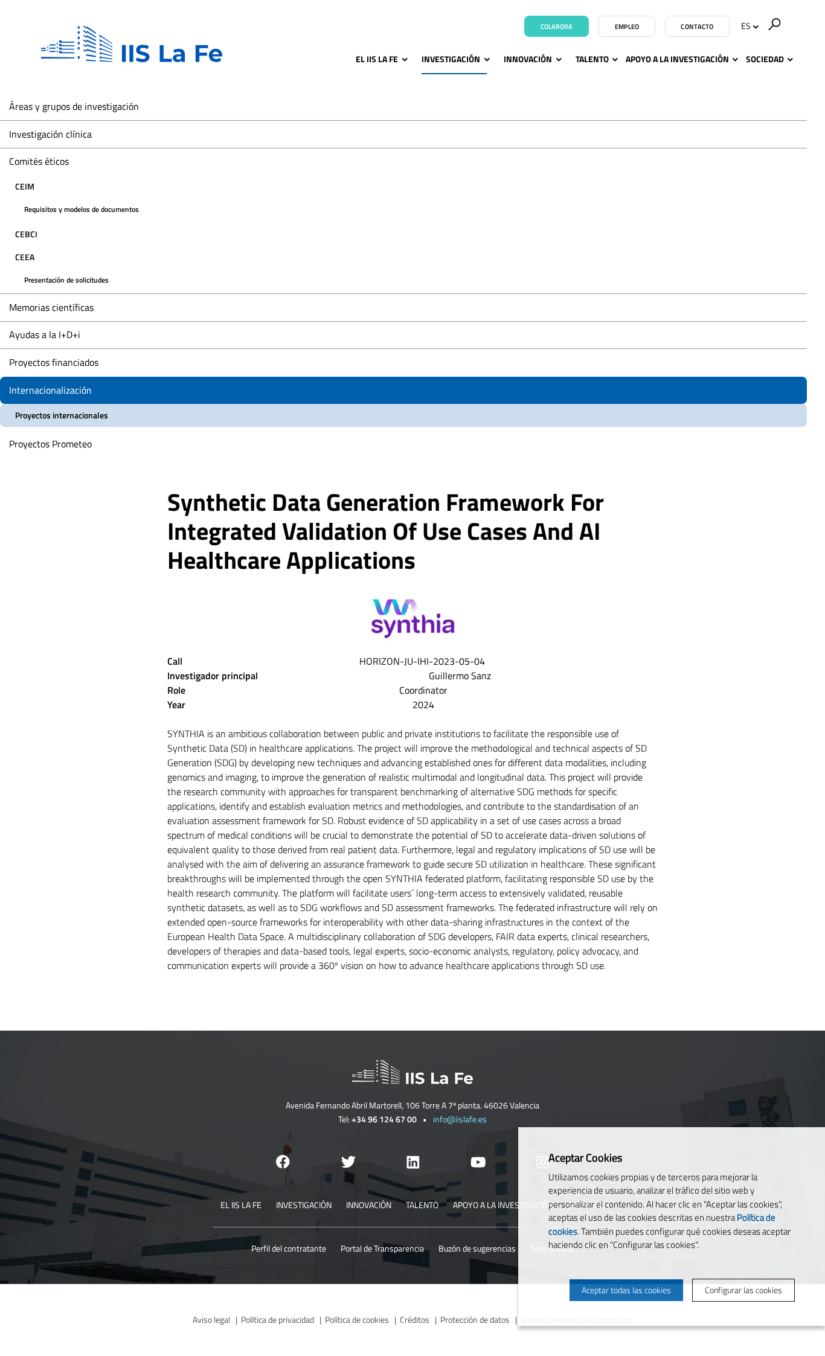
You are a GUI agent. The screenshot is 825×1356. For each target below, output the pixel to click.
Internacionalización (50, 390)
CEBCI (26, 234)
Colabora (557, 26)
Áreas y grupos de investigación (74, 106)
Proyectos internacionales (61, 415)
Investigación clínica (50, 134)
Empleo (627, 26)
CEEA (24, 257)
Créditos (414, 1319)
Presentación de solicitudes (66, 280)
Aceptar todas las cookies (626, 1290)
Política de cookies (357, 1319)
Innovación (528, 59)
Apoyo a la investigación (677, 59)
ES (746, 25)
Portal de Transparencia (382, 1248)
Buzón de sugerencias (477, 1248)
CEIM (24, 186)
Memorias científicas (51, 307)
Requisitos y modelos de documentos (81, 209)
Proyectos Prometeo (50, 444)
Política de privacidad (277, 1319)
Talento (592, 59)
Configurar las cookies (743, 1290)
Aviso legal (211, 1319)
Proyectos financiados (53, 362)
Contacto (697, 26)
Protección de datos (475, 1319)
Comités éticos (39, 161)
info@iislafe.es (460, 1119)
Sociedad (765, 59)
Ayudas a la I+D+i (44, 334)
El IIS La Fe (377, 59)
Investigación (451, 59)
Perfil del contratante (288, 1248)
